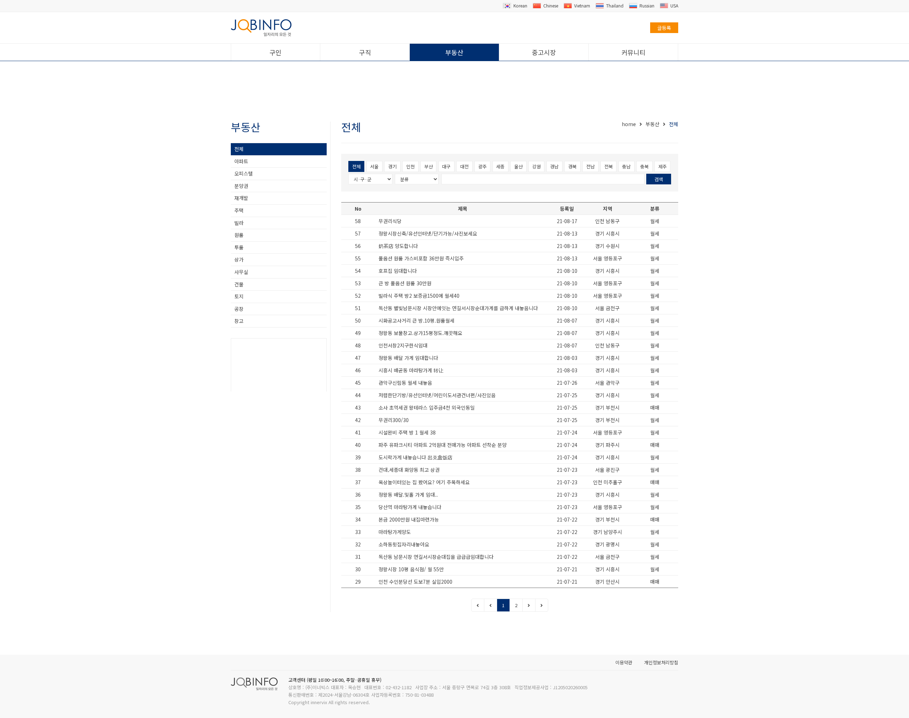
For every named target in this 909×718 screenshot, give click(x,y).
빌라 (239, 222)
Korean (520, 5)
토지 (239, 296)
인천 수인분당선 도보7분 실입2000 (415, 581)
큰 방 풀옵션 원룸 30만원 (405, 283)
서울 (374, 166)
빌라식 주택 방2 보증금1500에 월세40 (419, 295)
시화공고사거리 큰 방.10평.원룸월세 (416, 320)
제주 (662, 166)
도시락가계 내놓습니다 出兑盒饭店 (415, 457)
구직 (365, 52)
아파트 (241, 161)
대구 (446, 166)
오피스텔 (243, 173)
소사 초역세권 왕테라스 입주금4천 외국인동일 (427, 407)
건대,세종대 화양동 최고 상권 (409, 469)
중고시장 (544, 52)
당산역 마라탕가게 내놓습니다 (410, 506)
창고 (239, 320)
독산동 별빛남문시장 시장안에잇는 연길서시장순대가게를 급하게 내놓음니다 (458, 308)
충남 (626, 166)
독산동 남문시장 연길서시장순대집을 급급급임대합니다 (436, 556)
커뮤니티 (633, 52)
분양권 (241, 185)
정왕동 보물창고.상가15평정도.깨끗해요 (420, 332)
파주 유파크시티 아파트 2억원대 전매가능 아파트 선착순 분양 (443, 444)
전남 (590, 166)
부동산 (454, 52)
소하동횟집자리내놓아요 (404, 544)
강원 (536, 166)
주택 (239, 210)
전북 (608, 166)
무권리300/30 (394, 419)
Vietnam (582, 5)
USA (674, 5)
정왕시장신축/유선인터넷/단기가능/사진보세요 (428, 233)
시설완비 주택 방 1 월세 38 (407, 432)
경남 (554, 166)
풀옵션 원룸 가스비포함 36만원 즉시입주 (421, 258)
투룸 (239, 247)
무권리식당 (390, 220)
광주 (482, 166)
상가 (239, 259)
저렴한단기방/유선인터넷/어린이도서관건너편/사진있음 (437, 395)
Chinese (550, 5)
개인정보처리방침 (661, 662)
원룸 (239, 234)
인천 (410, 166)
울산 (518, 166)
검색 (658, 179)
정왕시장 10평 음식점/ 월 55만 (411, 569)
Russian (646, 5)
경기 (392, 166)
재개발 (241, 197)
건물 (239, 284)
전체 (239, 148)
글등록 (664, 27)
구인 (276, 52)
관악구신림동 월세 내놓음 (405, 382)
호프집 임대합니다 (398, 270)
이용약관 (623, 662)
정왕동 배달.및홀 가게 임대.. (408, 494)
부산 (428, 166)
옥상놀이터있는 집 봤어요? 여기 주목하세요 (424, 482)
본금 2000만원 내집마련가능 (409, 519)
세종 (500, 166)
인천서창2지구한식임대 (403, 345)
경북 (572, 166)
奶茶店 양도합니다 (398, 245)
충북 (644, 166)
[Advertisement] (454, 91)
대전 (464, 166)
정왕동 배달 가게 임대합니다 (408, 357)
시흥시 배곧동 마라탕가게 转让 (411, 370)
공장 (239, 308)
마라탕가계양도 (395, 531)
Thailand (615, 5)
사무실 (241, 271)
